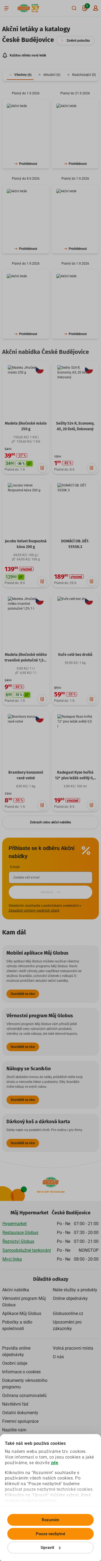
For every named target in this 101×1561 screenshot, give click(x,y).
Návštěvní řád (15, 1404)
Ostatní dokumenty (20, 1412)
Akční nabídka (15, 1289)
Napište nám (14, 1429)
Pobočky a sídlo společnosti (17, 1325)
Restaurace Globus (20, 1232)
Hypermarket (14, 1223)
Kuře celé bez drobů (75, 654)
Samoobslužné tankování (26, 1250)
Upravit (47, 1547)
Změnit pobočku (78, 40)
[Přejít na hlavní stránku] (23, 8)
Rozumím (50, 1519)
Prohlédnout (28, 164)
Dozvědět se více (23, 994)
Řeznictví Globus (18, 1241)
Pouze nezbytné (50, 1533)
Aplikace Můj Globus (21, 1313)
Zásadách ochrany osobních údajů (34, 910)
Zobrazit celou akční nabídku (50, 822)
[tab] (20, 75)
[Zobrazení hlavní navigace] (6, 8)
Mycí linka (12, 1259)
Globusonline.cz (68, 1313)
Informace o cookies (21, 1371)
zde (54, 1462)
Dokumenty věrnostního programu (24, 1383)
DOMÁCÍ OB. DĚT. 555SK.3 (75, 544)
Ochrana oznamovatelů (24, 1395)
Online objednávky (70, 1298)
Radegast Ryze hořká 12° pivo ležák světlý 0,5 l (75, 778)
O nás (58, 1356)
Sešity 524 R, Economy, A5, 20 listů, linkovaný (75, 426)
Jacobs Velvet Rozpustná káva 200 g (26, 544)
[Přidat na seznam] (42, 468)
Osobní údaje (14, 1363)
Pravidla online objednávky (16, 1351)
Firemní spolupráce (20, 1421)
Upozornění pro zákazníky (67, 1325)
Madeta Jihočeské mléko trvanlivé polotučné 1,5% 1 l (26, 660)
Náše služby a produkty (75, 1289)
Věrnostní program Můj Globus (24, 1301)
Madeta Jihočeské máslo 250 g (26, 426)
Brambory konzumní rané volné (25, 775)
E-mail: (15, 867)
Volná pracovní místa (73, 1348)
